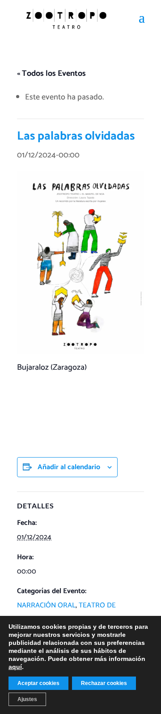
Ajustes (27, 699)
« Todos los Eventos (51, 73)
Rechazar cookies (104, 683)
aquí (15, 666)
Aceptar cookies (38, 683)
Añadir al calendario (69, 467)
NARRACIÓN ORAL (46, 605)
